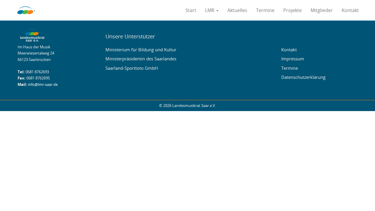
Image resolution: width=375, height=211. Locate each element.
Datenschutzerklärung (303, 77)
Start (190, 10)
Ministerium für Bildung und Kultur (140, 49)
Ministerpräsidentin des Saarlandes (140, 59)
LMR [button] (210, 10)
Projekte (292, 10)
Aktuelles (237, 10)
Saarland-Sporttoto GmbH (131, 68)
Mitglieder (322, 10)
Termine (265, 10)
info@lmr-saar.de (43, 84)
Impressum (292, 59)
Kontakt (350, 10)
